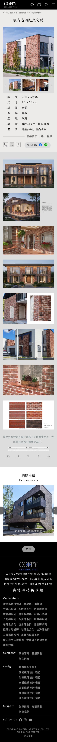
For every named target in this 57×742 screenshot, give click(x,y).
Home (5, 13)
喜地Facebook (20, 720)
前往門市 (24, 658)
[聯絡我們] (39, 5)
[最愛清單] (32, 5)
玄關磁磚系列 (11, 634)
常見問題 (24, 706)
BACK (28, 549)
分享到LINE (46, 144)
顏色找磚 (8, 645)
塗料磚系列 (9, 614)
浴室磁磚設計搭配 (29, 677)
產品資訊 (13, 13)
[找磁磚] (46, 5)
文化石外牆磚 (36, 13)
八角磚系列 (25, 619)
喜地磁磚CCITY (10, 5)
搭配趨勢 (37, 706)
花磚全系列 (9, 624)
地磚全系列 (27, 629)
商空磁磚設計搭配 (29, 698)
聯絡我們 (24, 711)
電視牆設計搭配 (28, 667)
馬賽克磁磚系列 (30, 634)
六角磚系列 (9, 619)
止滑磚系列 (43, 629)
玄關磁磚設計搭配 (29, 687)
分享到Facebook (40, 144)
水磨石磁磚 (40, 614)
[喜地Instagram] (25, 720)
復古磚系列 (25, 624)
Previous (8, 52)
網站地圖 (28, 735)
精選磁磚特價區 (12, 603)
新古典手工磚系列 (13, 639)
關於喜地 (24, 653)
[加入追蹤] (49, 73)
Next (48, 52)
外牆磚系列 (23, 13)
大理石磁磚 (9, 609)
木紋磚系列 (40, 609)
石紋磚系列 (25, 609)
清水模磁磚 (25, 614)
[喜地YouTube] (30, 720)
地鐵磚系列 (40, 619)
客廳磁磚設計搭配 (29, 672)
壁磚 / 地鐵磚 (11, 629)
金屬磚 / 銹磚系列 (36, 639)
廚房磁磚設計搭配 (29, 682)
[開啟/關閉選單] (53, 5)
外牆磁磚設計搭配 (29, 693)
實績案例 (37, 653)
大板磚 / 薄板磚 (33, 603)
